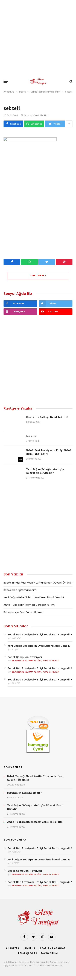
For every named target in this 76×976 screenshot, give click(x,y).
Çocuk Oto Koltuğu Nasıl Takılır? (47, 417)
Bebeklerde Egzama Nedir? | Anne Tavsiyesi (35, 660)
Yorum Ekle (38, 275)
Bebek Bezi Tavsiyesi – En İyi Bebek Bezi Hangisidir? (40, 634)
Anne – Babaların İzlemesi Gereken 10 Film (29, 605)
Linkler (31, 436)
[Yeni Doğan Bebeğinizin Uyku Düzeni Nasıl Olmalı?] (13, 474)
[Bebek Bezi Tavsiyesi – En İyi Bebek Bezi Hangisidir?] (13, 455)
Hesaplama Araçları (52, 948)
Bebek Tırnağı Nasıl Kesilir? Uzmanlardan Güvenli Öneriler (38, 582)
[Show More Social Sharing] (69, 124)
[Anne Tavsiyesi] (38, 81)
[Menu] (6, 81)
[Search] (70, 81)
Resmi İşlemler (27, 953)
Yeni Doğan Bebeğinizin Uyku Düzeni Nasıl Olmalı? (45, 471)
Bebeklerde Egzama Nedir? (20, 590)
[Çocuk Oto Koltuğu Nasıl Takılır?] (13, 421)
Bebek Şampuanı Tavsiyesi (25, 657)
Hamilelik (29, 948)
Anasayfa (12, 948)
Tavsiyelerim (49, 953)
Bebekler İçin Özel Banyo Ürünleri (23, 612)
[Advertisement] (38, 38)
